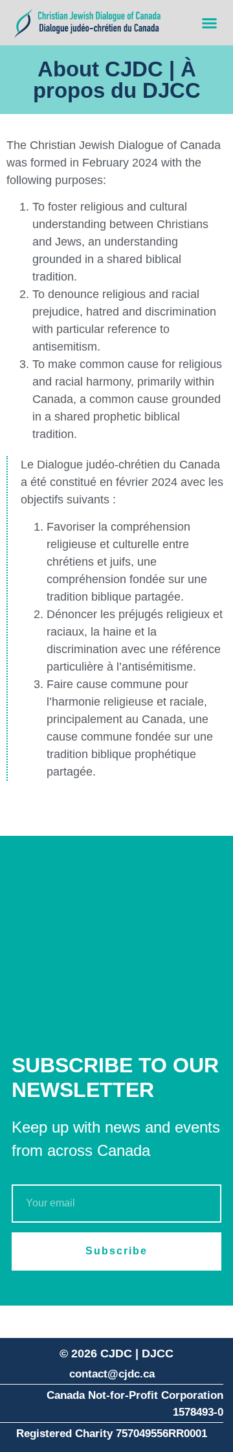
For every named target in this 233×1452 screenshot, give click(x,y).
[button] (209, 22)
